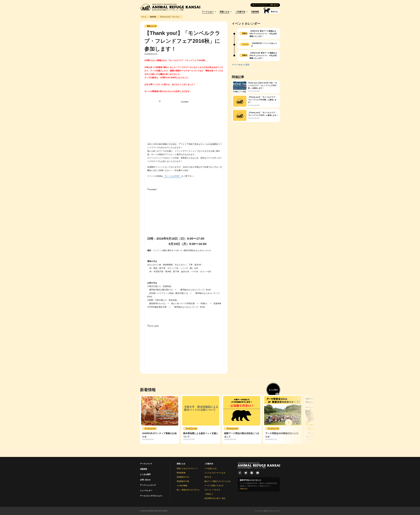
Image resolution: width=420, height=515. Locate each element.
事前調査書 (181, 473)
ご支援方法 (240, 12)
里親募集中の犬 (183, 477)
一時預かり (208, 494)
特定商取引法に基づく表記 (214, 498)
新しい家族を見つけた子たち (188, 490)
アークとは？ (208, 12)
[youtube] (257, 473)
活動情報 (255, 12)
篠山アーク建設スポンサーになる (217, 481)
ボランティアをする (212, 490)
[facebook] (240, 473)
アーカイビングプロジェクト (151, 496)
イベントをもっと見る (240, 65)
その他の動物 (182, 485)
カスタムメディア (274, 511)
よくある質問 (145, 474)
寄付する (207, 477)
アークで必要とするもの (214, 485)
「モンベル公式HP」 (172, 176)
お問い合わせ (145, 480)
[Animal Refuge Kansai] (170, 7)
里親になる (224, 12)
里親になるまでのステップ (187, 468)
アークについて (146, 464)
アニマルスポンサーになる (214, 473)
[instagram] (251, 473)
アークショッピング (148, 485)
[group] (159, 419)
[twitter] (246, 473)
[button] (288, 422)
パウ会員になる (210, 468)
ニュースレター (146, 490)
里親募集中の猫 (183, 481)
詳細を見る (244, 489)
